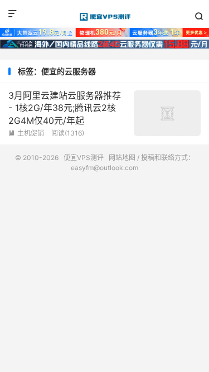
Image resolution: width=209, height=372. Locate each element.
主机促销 (26, 133)
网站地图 (122, 157)
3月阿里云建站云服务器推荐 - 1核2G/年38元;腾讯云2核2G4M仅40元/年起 (64, 108)
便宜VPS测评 (104, 16)
